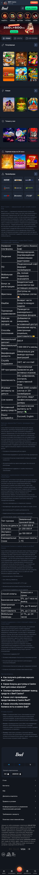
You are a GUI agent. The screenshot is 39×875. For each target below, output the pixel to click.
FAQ (4, 791)
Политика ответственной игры (13, 819)
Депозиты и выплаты (10, 796)
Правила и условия (9, 801)
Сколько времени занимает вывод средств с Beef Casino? (19, 692)
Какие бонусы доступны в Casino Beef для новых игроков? (18, 685)
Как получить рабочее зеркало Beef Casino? (17, 678)
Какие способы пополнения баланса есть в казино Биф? (15, 705)
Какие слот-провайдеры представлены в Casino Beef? (15, 698)
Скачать (34, 2)
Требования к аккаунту (11, 814)
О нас (5, 780)
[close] (2, 3)
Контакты (6, 785)
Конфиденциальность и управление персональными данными (15, 808)
